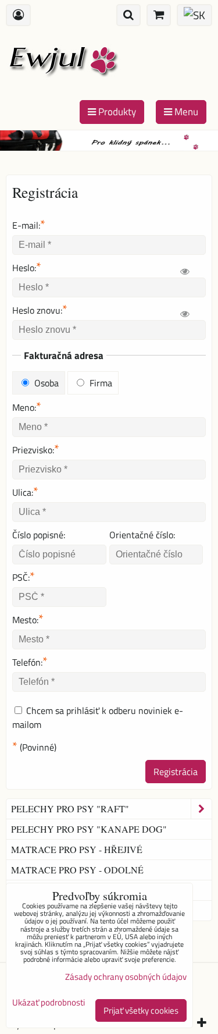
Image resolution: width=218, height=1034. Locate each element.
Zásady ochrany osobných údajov (126, 976)
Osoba (45, 383)
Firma (99, 383)
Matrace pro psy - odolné (77, 870)
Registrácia (175, 772)
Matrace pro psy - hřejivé (76, 849)
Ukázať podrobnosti (48, 1003)
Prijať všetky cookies (140, 1010)
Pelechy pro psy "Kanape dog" (89, 829)
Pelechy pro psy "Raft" (70, 808)
